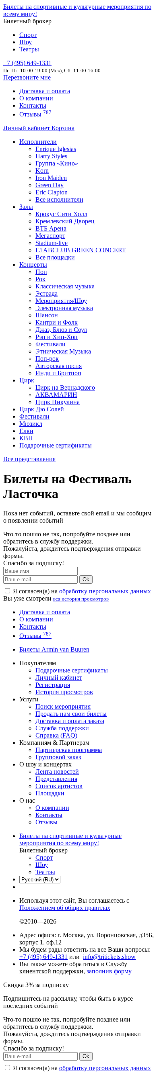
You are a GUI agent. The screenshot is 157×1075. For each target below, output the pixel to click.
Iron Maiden (51, 177)
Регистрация (52, 684)
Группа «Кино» (56, 163)
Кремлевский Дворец (65, 221)
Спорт (28, 34)
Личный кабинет (27, 128)
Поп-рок (47, 358)
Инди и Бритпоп (58, 373)
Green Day (49, 185)
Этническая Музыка (63, 351)
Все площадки (55, 257)
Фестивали (50, 344)
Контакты (32, 105)
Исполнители (38, 141)
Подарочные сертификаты (55, 445)
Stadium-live (51, 242)
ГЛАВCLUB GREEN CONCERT (80, 250)
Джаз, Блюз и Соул (61, 329)
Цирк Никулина (57, 402)
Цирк (26, 380)
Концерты (33, 264)
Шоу (25, 42)
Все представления (29, 459)
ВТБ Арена (50, 228)
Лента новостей (57, 771)
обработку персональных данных (105, 591)
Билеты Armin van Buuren (54, 649)
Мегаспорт (50, 235)
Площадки (49, 793)
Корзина (63, 128)
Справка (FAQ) (56, 735)
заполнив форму (109, 971)
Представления (56, 778)
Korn (42, 170)
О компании (36, 98)
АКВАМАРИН (56, 394)
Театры (29, 49)
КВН (26, 438)
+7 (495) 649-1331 (43, 956)
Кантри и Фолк (56, 322)
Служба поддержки (62, 728)
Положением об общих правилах (64, 907)
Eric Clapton (51, 192)
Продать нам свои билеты (71, 713)
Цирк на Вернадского (65, 387)
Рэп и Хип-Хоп (56, 336)
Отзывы (35, 114)
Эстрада (46, 293)
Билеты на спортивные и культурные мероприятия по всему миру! (70, 839)
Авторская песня (58, 365)
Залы (26, 206)
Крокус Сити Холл (61, 214)
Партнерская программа (68, 749)
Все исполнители (59, 199)
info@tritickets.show (109, 956)
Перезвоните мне (27, 77)
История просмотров (64, 692)
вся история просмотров (81, 599)
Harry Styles (51, 156)
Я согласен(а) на (81, 591)
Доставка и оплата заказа (69, 720)
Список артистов (59, 786)
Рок (40, 279)
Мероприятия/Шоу (61, 300)
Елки (26, 430)
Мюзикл (30, 423)
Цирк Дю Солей (41, 409)
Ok (86, 579)
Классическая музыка (65, 286)
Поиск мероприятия (63, 706)
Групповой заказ (58, 757)
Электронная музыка (64, 308)
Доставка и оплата (44, 91)
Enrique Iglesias (55, 148)
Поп (41, 271)
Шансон (46, 315)
